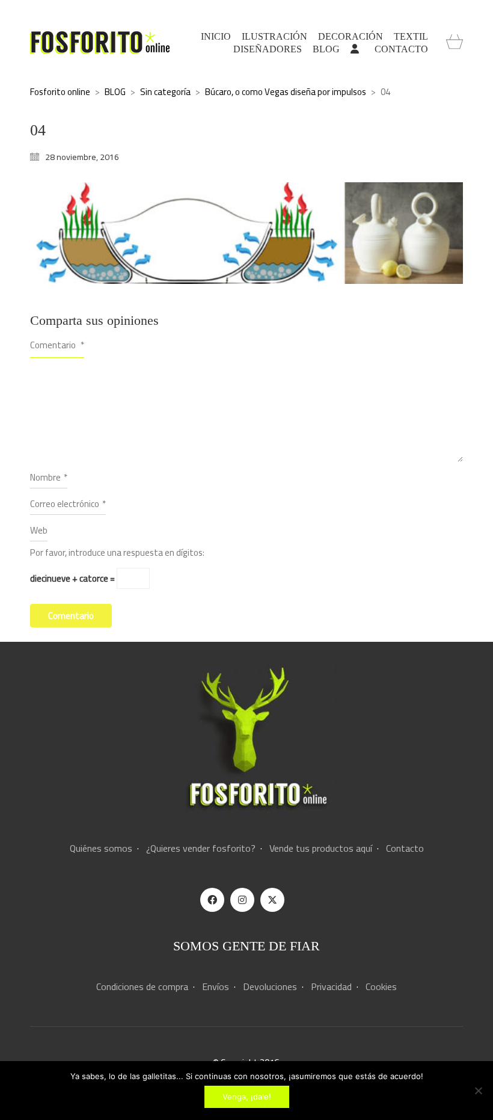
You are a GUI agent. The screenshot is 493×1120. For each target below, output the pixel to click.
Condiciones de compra (142, 986)
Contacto (405, 848)
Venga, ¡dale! (246, 1096)
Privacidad (331, 986)
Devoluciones (270, 986)
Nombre (48, 477)
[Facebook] (212, 900)
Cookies (381, 986)
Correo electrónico (68, 503)
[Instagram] (242, 900)
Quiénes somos (101, 848)
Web (38, 530)
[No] (478, 1091)
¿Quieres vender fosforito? (201, 848)
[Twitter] (272, 900)
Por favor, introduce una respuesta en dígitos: (117, 553)
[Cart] (454, 42)
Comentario (57, 345)
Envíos (215, 986)
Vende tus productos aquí (320, 848)
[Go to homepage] (100, 42)
